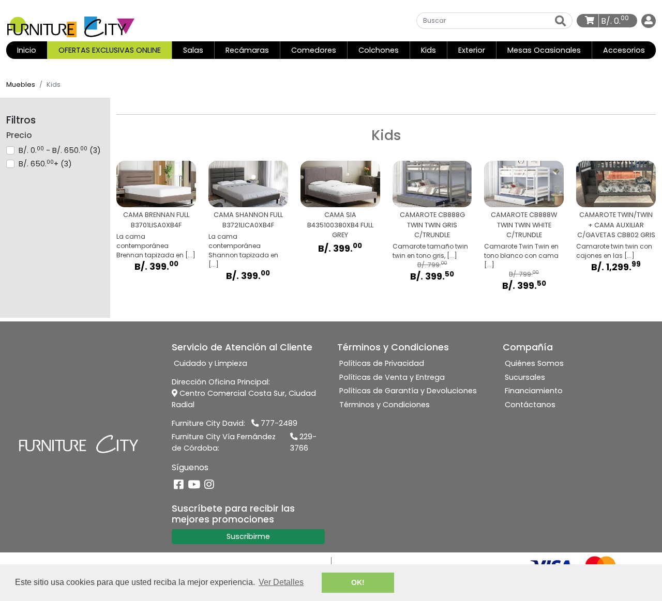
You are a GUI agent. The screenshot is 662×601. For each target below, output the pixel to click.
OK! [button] (358, 582)
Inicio (32, 49)
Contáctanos (530, 404)
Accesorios (624, 50)
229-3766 (303, 442)
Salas (193, 50)
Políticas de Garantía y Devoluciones (408, 391)
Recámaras (247, 50)
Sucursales (525, 377)
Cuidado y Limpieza (210, 363)
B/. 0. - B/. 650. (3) (60, 150)
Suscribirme (248, 536)
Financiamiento (534, 391)
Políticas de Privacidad (381, 363)
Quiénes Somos (534, 363)
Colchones (378, 50)
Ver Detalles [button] (281, 582)
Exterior (471, 50)
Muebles (20, 84)
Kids (428, 50)
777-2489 (278, 423)
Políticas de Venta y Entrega (392, 377)
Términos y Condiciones (384, 404)
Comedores (313, 50)
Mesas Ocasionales (544, 50)
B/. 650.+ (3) (45, 164)
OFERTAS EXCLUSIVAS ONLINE (109, 50)
